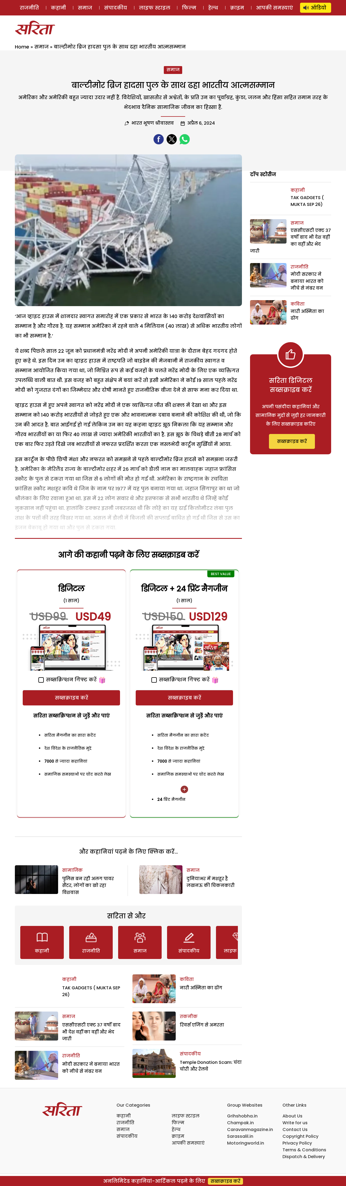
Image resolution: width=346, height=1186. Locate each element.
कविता (187, 979)
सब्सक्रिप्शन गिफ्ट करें (71, 679)
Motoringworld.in (245, 1143)
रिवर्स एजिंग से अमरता (202, 1025)
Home (22, 46)
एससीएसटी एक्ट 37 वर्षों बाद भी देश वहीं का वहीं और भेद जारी (91, 1032)
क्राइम (237, 7)
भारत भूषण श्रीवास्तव (152, 123)
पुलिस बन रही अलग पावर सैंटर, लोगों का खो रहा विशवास (88, 886)
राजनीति (29, 7)
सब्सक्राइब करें (71, 697)
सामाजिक (72, 870)
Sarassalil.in (240, 1136)
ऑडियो (318, 7)
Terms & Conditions (304, 1150)
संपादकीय (115, 7)
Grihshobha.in (242, 1116)
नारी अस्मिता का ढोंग (201, 988)
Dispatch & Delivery (303, 1156)
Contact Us (295, 1129)
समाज (85, 7)
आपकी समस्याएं (274, 7)
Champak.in (240, 1123)
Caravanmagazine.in (250, 1129)
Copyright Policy (300, 1136)
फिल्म (189, 7)
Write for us (295, 1123)
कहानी (58, 7)
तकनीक (189, 1016)
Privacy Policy (297, 1143)
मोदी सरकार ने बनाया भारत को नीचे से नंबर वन (307, 281)
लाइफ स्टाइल (154, 7)
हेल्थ (213, 7)
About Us (292, 1116)
